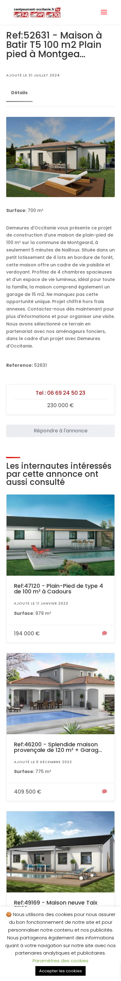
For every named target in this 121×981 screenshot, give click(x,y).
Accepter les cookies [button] (60, 971)
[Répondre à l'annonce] (104, 634)
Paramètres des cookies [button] (60, 960)
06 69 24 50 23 (66, 393)
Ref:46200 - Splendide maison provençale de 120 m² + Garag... (58, 747)
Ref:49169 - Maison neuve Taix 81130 (55, 905)
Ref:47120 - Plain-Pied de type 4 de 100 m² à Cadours (58, 588)
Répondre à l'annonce (60, 430)
